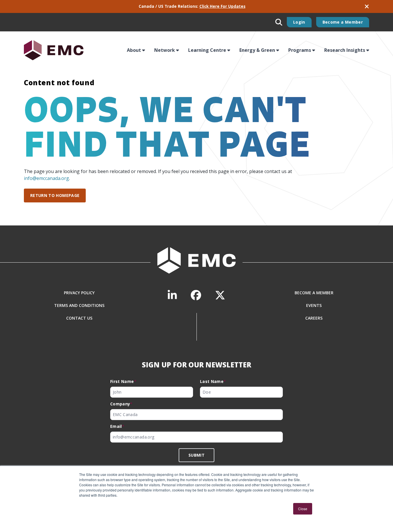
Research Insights (344, 50)
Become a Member (343, 22)
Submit (196, 455)
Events (314, 305)
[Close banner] (367, 6)
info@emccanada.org (46, 178)
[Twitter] (220, 295)
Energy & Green (257, 50)
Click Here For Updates (222, 6)
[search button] (278, 22)
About (134, 50)
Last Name (213, 381)
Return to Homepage (54, 195)
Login (299, 22)
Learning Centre (207, 50)
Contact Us (79, 318)
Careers (314, 318)
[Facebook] (196, 295)
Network (164, 50)
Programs (299, 50)
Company (121, 404)
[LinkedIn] (172, 295)
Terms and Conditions (79, 305)
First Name (123, 381)
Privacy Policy (79, 292)
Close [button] (302, 508)
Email (117, 426)
